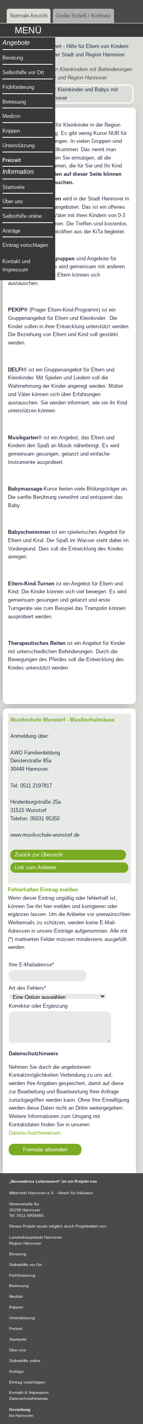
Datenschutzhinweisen (34, 1133)
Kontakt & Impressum (28, 1392)
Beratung (12, 58)
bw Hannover (21, 1415)
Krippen (11, 131)
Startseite (13, 187)
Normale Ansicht (29, 16)
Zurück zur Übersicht (39, 855)
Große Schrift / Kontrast (83, 16)
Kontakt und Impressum (16, 265)
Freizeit (11, 160)
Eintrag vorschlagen (25, 245)
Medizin (11, 116)
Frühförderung (18, 87)
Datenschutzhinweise (28, 1398)
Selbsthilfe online (22, 216)
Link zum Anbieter (35, 867)
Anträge (11, 231)
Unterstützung (18, 145)
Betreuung (14, 102)
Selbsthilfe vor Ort (23, 72)
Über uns (12, 201)
